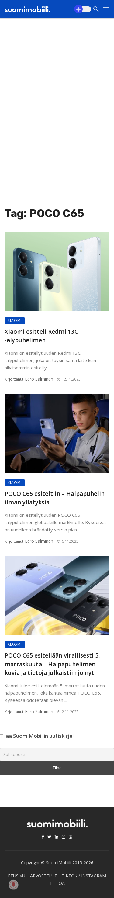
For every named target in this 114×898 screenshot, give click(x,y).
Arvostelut (43, 876)
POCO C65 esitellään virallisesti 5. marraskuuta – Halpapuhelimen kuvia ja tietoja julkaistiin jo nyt (52, 664)
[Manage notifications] (13, 884)
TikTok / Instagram (84, 876)
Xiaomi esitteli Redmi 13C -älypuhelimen (41, 336)
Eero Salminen (39, 379)
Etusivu (16, 876)
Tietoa (57, 883)
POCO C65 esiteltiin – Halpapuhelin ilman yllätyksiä (55, 498)
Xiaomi (15, 320)
